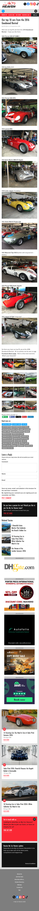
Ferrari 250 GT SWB (11, 36)
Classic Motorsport (17, 431)
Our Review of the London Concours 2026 (19, 549)
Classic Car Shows (24, 429)
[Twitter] (25, 5)
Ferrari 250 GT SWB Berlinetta (11, 436)
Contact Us (19, 887)
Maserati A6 (28, 446)
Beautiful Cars (25, 15)
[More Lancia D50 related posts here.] (19, 143)
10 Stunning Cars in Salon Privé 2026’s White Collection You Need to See (18, 540)
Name (4, 474)
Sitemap (19, 885)
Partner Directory (19, 882)
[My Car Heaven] (9, 4)
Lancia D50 (8, 129)
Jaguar (24, 441)
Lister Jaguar (24, 443)
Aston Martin (6, 427)
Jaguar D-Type (9, 317)
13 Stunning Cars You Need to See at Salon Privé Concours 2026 (19, 734)
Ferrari (27, 431)
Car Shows (18, 15)
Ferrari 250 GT (6, 434)
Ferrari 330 (25, 436)
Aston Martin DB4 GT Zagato (14, 160)
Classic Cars (11, 15)
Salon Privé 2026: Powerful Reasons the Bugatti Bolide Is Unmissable (18, 769)
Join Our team (19, 876)
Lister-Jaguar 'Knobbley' (9, 446)
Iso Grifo (7, 67)
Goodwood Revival (8, 441)
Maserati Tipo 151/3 (11, 253)
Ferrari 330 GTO (10, 98)
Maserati (21, 446)
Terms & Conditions (30, 863)
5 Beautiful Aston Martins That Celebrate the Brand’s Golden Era (19, 528)
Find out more (8, 513)
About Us (19, 874)
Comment (5, 462)
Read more (6, 740)
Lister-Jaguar (9, 191)
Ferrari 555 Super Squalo (13, 286)
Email (3, 480)
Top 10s (24, 424)
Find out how (8, 830)
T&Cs (13, 495)
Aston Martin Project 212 (13, 222)
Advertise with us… (19, 879)
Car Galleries (6, 424)
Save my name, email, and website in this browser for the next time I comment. (19, 490)
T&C (19, 890)
